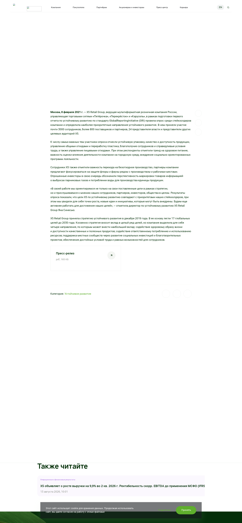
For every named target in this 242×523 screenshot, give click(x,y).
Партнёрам (101, 7)
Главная (14, 20)
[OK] (198, 132)
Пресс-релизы (44, 20)
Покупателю (78, 7)
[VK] (198, 123)
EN (220, 7)
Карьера (184, 7)
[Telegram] (198, 113)
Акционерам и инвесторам (131, 7)
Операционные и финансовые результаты (57, 480)
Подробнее (164, 510)
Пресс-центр (162, 7)
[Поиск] (228, 7)
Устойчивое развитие (78, 293)
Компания (56, 7)
